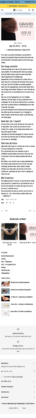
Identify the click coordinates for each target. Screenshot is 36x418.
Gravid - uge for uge (18, 43)
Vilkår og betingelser (17, 377)
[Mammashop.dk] (18, 10)
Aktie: (2, 203)
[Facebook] (7, 202)
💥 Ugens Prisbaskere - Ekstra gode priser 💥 (18, 6)
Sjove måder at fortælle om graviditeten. (21, 311)
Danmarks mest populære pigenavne (20, 282)
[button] (33, 10)
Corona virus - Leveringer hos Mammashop (22, 304)
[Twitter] (13, 202)
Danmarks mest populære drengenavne (21, 290)
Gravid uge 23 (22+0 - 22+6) (28, 242)
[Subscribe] (33, 371)
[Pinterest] (10, 202)
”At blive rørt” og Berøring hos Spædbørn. (22, 297)
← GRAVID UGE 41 (6, 196)
